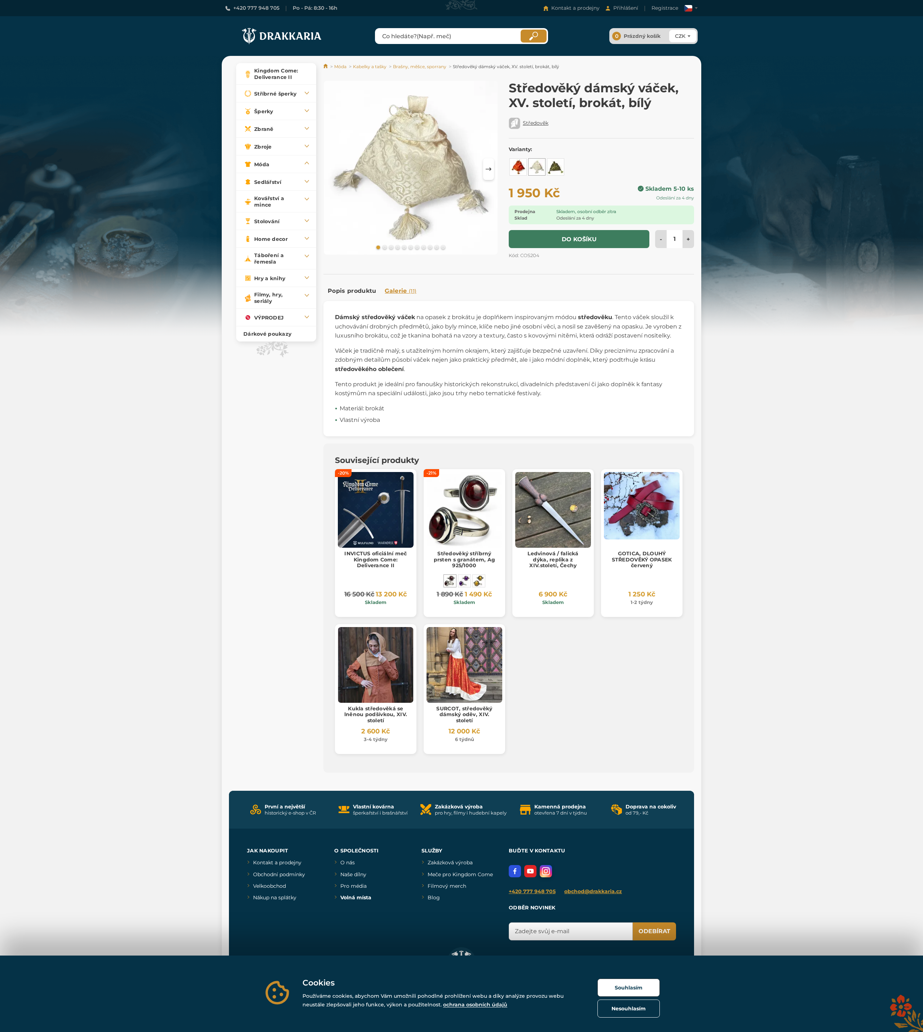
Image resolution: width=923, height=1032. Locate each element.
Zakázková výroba (450, 862)
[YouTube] (530, 871)
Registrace (665, 8)
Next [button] (488, 169)
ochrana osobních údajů (475, 1004)
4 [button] (397, 247)
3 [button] (390, 247)
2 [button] (384, 247)
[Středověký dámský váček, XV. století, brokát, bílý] (537, 167)
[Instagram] (546, 871)
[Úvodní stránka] (326, 66)
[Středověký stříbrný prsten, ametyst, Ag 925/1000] (464, 580)
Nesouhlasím (628, 1008)
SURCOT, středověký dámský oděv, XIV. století (464, 714)
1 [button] (377, 247)
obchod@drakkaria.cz (593, 891)
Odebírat (654, 931)
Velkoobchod (269, 886)
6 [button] (409, 247)
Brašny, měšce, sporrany (419, 66)
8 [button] (422, 247)
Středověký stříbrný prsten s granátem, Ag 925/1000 (464, 559)
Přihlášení (625, 8)
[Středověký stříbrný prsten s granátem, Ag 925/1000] (449, 580)
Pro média (353, 886)
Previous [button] (332, 169)
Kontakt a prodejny (575, 8)
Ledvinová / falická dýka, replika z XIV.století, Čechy (552, 559)
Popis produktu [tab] (352, 290)
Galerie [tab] (400, 290)
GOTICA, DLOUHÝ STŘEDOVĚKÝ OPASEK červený (642, 559)
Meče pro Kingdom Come (460, 874)
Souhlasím (628, 987)
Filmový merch (447, 886)
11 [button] (442, 247)
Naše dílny (353, 874)
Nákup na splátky (274, 897)
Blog (434, 897)
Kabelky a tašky (370, 66)
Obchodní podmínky (279, 874)
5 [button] (403, 247)
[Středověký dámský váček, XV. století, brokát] (518, 167)
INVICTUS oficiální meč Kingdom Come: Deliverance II (375, 559)
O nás (347, 862)
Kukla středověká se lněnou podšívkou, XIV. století (375, 714)
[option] (411, 169)
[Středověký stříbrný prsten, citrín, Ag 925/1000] (478, 580)
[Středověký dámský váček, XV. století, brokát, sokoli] (555, 167)
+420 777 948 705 (256, 8)
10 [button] (435, 247)
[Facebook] (515, 871)
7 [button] (416, 247)
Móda (340, 66)
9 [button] (429, 247)
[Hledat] (534, 36)
